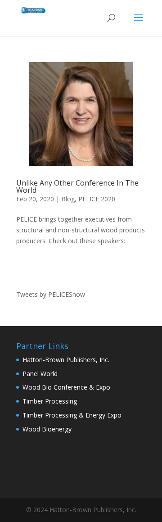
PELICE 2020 (96, 199)
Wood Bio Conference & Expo (66, 387)
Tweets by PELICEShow (50, 294)
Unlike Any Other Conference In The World (77, 186)
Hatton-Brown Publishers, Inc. (65, 359)
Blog (68, 199)
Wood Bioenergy (47, 429)
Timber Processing (49, 401)
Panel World (40, 373)
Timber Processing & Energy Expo (72, 415)
